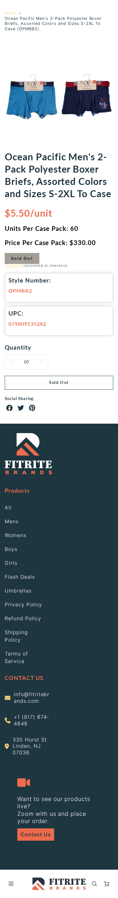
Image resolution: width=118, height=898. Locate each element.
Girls (11, 563)
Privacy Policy (23, 604)
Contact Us (35, 834)
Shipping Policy (16, 636)
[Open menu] (11, 884)
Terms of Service (16, 657)
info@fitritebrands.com (31, 697)
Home (11, 13)
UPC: (16, 313)
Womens (15, 535)
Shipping (13, 265)
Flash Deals (20, 577)
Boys (11, 549)
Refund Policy (23, 618)
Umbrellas (18, 590)
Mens (12, 521)
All (8, 507)
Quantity (18, 347)
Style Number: (29, 280)
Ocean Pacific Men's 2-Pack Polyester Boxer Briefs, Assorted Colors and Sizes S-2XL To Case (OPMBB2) (53, 23)
